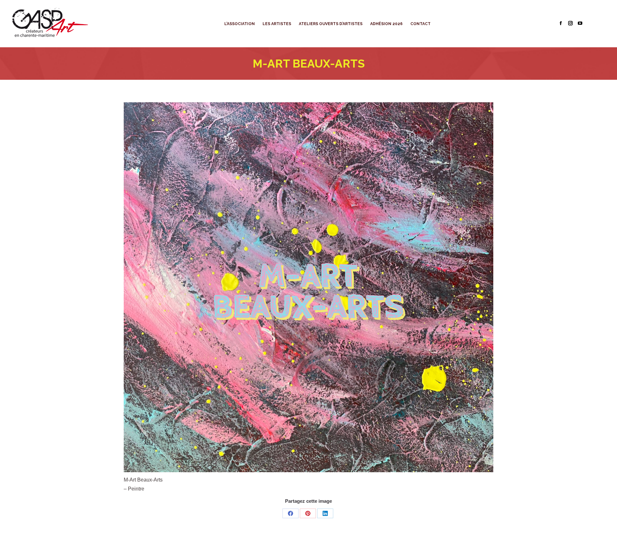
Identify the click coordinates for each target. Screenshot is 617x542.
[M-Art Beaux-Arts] (308, 287)
